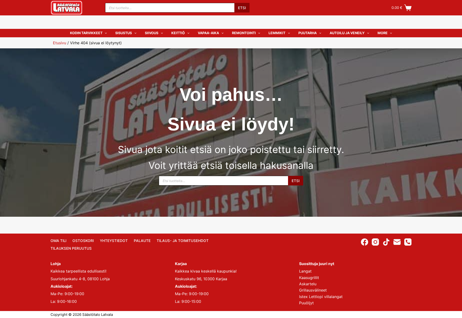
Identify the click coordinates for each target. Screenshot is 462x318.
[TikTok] (386, 242)
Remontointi (244, 33)
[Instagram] (375, 242)
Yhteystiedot (114, 240)
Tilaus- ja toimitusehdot (183, 240)
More (383, 33)
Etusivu (59, 42)
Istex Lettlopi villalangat (321, 296)
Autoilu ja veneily (347, 33)
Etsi (242, 8)
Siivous (151, 33)
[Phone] (407, 242)
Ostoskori (83, 240)
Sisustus (123, 33)
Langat (305, 271)
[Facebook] (364, 242)
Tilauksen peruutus (71, 248)
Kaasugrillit (309, 277)
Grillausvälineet (313, 290)
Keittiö (178, 33)
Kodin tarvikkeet (86, 33)
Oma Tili (58, 240)
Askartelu (307, 283)
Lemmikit (277, 33)
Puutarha (307, 33)
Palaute (142, 240)
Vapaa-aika (208, 33)
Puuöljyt (306, 302)
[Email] (397, 242)
